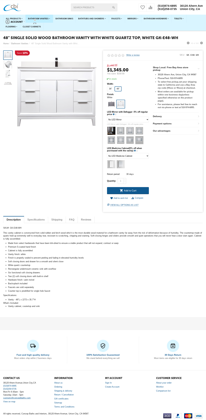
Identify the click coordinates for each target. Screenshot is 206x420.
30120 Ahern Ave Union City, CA (191, 7)
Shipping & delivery (63, 391)
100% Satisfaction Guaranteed (103, 355)
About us (58, 383)
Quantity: (111, 181)
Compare (139, 198)
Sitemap (58, 403)
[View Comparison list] (150, 9)
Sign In (108, 383)
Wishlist (160, 387)
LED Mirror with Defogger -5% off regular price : (127, 113)
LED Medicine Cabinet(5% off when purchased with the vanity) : (124, 149)
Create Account (112, 387)
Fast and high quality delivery (33, 355)
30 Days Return (173, 355)
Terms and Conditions (64, 407)
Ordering (58, 387)
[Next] (201, 43)
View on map (9, 401)
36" (110, 89)
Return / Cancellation (64, 394)
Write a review (133, 55)
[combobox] (94, 7)
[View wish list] (142, 9)
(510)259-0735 (167, 9)
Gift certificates (61, 398)
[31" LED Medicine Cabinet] (111, 164)
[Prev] (188, 43)
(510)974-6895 (167, 5)
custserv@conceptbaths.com (17, 398)
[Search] (113, 7)
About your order (164, 383)
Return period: (113, 174)
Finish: (110, 94)
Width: (110, 84)
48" (118, 89)
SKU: (182, 55)
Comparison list (163, 391)
